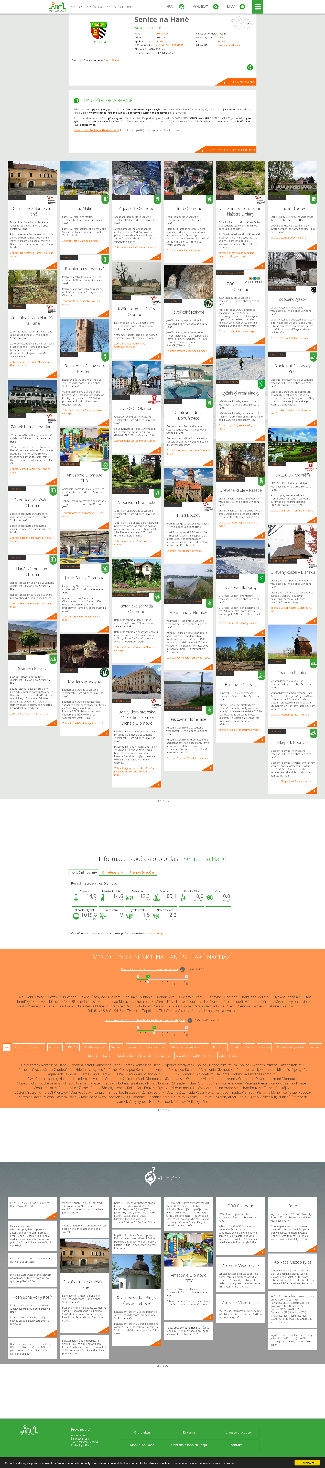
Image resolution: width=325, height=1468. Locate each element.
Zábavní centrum (70, 463)
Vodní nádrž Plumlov (238, 1092)
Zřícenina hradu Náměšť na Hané (95, 1065)
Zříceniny (17, 306)
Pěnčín (131, 1006)
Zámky (16, 197)
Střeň (107, 1010)
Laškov (95, 1001)
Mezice (280, 1001)
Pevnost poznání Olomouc (276, 1078)
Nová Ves (83, 1006)
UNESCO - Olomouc (179, 1074)
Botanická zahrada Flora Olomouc (143, 1083)
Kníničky (23, 1001)
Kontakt (236, 1445)
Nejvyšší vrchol (125, 1055)
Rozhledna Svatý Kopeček (100, 1097)
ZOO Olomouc (134, 1097)
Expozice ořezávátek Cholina (185, 1065)
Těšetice (133, 1010)
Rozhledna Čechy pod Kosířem (174, 1069)
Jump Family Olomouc (257, 1069)
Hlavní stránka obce (244, 82)
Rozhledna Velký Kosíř (88, 1069)
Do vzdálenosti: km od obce (149, 969)
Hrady (173, 197)
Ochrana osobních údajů (189, 1445)
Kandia (292, 997)
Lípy (170, 1001)
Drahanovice (165, 997)
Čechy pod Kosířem (106, 997)
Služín (301, 1006)
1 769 (221, 37)
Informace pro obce (236, 1432)
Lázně (69, 197)
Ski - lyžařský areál (227, 381)
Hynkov (279, 997)
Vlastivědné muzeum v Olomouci (228, 1078)
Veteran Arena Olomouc (263, 1083)
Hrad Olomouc (76, 1083)
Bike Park (277, 731)
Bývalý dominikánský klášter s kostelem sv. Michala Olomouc (73, 1078)
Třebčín (165, 1010)
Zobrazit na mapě (29, 713)
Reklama (189, 1432)
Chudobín (145, 997)
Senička (244, 1006)
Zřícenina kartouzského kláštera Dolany (48, 1097)
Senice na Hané (161, 19)
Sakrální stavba (121, 297)
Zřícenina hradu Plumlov (166, 1097)
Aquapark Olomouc (63, 1074)
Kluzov (306, 997)
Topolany (149, 1010)
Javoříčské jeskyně (228, 1083)
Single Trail (225, 673)
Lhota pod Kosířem (149, 1001)
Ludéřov (240, 1001)
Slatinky (288, 1006)
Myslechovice (298, 1001)
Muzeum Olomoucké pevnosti (39, 1083)
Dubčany (184, 997)
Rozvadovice (215, 1006)
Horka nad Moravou (256, 997)
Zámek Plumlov (200, 1097)
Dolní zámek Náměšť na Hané (44, 1065)
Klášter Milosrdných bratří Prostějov (41, 1092)
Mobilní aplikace (142, 1445)
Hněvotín (231, 997)
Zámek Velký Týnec (131, 1101)
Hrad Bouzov (251, 1087)
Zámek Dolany (153, 1092)
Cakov (107, 60)
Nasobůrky (65, 1006)
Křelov (54, 1001)
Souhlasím (307, 1463)
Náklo (21, 1006)
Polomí (144, 1006)
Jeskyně (69, 670)
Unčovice (180, 1010)
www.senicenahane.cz (230, 45)
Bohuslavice (35, 997)
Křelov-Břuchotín (74, 1001)
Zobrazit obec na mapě (96, 130)
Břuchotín (69, 997)
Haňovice (214, 997)
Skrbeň (258, 1006)
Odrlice (116, 60)
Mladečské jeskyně (291, 1069)
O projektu (142, 1432)
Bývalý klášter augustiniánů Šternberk (278, 1097)
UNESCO (120, 397)
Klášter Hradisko (102, 1083)
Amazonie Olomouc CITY (219, 1069)
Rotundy (315, 1047)
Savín (231, 1006)
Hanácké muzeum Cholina (229, 1065)
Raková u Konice (178, 1006)
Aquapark (121, 197)
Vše (7, 1047)
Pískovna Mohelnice (272, 1092)
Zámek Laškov (28, 1069)
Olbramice (115, 1006)
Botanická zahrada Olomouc (253, 1074)
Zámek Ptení (88, 1087)
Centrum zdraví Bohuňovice (55, 1087)
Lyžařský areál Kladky (231, 1097)
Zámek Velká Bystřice (192, 1101)
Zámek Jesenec (112, 1087)
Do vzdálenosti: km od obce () (145, 1020)
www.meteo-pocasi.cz (159, 933)
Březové (53, 997)
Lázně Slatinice (290, 1065)
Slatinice (273, 1006)
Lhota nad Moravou (117, 1001)
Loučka (209, 1001)
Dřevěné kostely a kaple (230, 479)
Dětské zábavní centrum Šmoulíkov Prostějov (105, 1092)
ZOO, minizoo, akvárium (230, 272)
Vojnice (232, 1010)
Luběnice (225, 1001)
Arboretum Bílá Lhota (213, 1074)
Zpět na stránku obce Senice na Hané (233, 150)
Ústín (194, 1010)
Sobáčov (93, 1010)
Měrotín (266, 1001)
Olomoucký (162, 33)
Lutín (253, 1001)
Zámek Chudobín (55, 1069)
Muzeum (16, 488)
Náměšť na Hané (42, 1006)
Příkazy (158, 1006)
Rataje (198, 1006)
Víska (220, 1010)
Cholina (129, 997)
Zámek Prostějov (276, 1087)
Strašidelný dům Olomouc (192, 1083)
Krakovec (39, 1001)
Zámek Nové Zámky (95, 1074)
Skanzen (16, 657)
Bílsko (19, 997)
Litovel (159, 41)
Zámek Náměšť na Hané (142, 1065)
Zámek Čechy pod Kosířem (128, 1069)
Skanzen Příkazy (264, 1065)
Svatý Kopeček (300, 1092)
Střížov (119, 1010)
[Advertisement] (162, 827)
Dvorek (199, 997)
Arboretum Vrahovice (222, 1087)
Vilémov (207, 1010)
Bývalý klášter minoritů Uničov (180, 1087)
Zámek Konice (295, 1083)
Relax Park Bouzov (141, 1087)
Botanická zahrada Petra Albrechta (193, 1092)
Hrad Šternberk (161, 1101)
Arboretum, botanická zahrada (130, 491)
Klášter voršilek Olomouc (140, 1078)
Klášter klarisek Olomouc (181, 1078)
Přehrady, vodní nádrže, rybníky (183, 601)
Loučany (195, 1001)
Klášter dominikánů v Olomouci (137, 1074)
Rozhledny (68, 257)
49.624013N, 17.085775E (169, 45)
